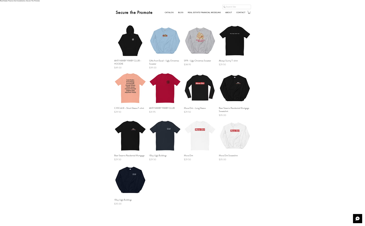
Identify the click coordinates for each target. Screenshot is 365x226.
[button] (249, 12)
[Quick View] (130, 41)
